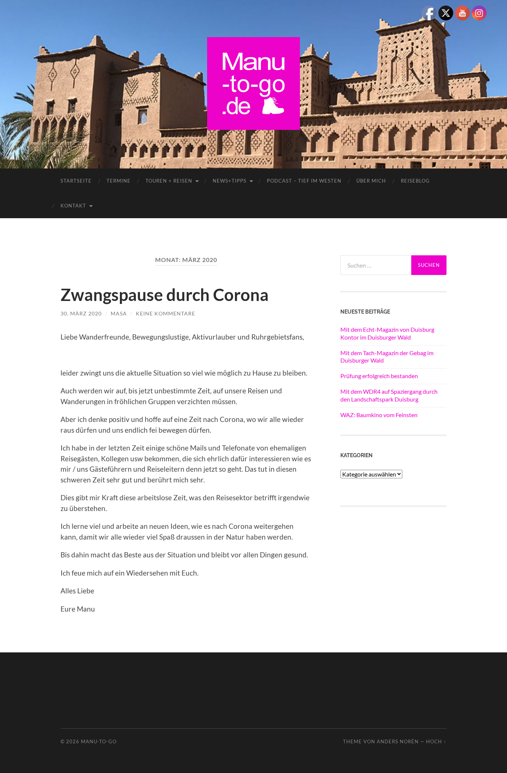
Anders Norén (398, 741)
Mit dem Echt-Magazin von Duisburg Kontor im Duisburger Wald (387, 333)
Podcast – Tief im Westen (304, 181)
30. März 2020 (81, 313)
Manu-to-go (99, 741)
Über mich (371, 181)
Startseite (76, 181)
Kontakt (73, 206)
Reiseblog (415, 181)
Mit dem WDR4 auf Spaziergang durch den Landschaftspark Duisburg (389, 395)
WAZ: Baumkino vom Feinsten (379, 414)
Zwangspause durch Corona (164, 295)
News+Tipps (229, 181)
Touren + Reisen (168, 181)
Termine (119, 181)
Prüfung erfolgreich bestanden (379, 375)
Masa (119, 313)
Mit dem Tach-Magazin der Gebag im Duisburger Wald (387, 356)
